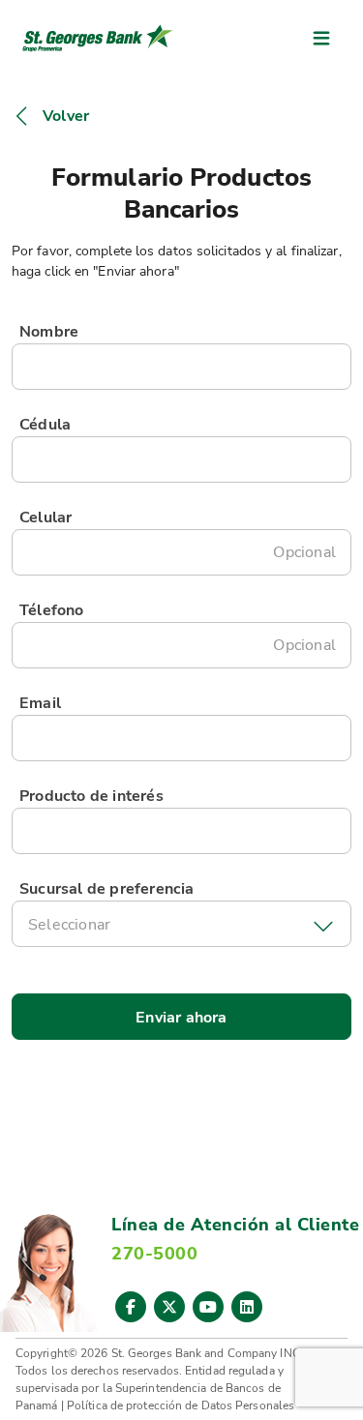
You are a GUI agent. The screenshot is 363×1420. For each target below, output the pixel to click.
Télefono (51, 610)
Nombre (48, 331)
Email (40, 703)
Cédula (45, 424)
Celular (45, 517)
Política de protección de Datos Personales (180, 1405)
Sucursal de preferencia (107, 889)
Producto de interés (91, 796)
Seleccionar (69, 924)
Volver (66, 116)
